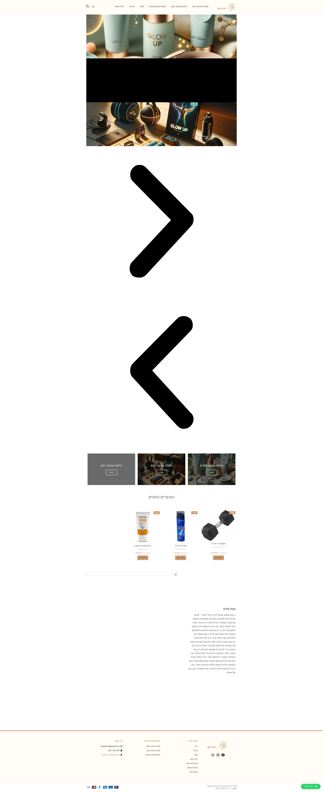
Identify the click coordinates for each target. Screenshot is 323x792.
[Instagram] (217, 755)
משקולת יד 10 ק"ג (218, 543)
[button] (161, 221)
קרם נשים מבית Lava (142, 545)
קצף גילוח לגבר (181, 545)
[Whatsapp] (212, 755)
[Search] (93, 6)
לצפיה (211, 472)
